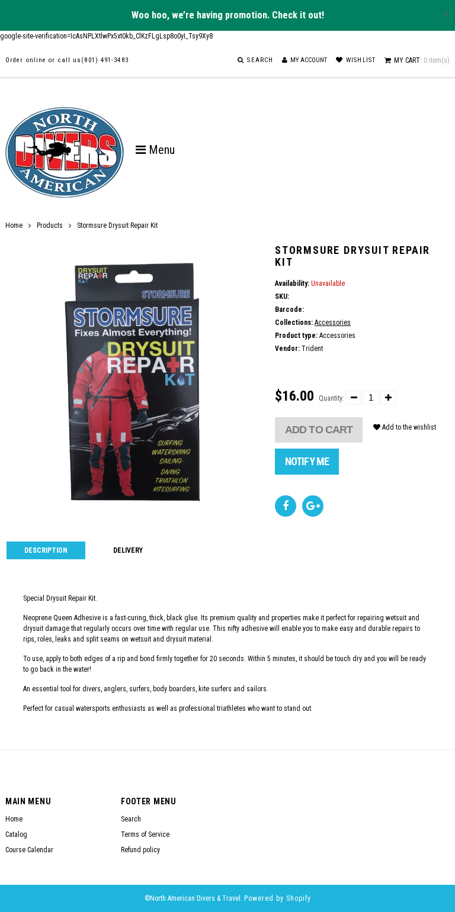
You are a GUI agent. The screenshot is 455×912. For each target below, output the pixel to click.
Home (14, 225)
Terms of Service (145, 834)
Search (131, 819)
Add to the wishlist (408, 427)
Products (50, 225)
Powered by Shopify (277, 898)
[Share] (285, 506)
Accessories (333, 322)
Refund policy (140, 850)
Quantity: (331, 398)
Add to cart (319, 430)
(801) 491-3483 (104, 60)
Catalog (16, 834)
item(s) (422, 60)
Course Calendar (29, 850)
